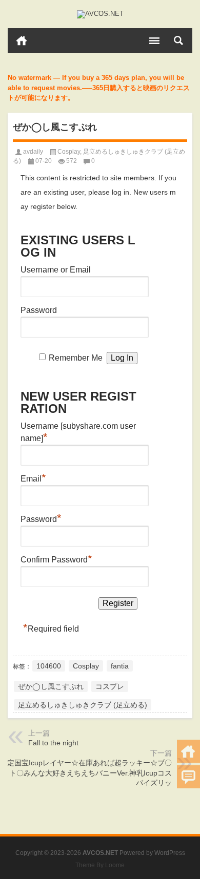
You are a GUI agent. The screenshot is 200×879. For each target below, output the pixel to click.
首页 (21, 40)
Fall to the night (53, 743)
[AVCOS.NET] (100, 14)
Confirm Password (56, 558)
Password (39, 310)
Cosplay (68, 151)
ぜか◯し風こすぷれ (51, 686)
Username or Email (56, 269)
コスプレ (109, 686)
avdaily (33, 151)
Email (33, 477)
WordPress (169, 852)
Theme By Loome (100, 865)
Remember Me (76, 357)
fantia (120, 666)
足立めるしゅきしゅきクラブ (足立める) (82, 705)
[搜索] (178, 40)
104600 (48, 666)
